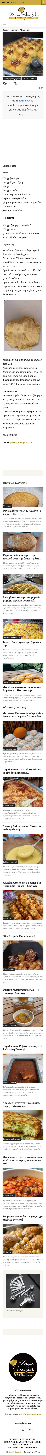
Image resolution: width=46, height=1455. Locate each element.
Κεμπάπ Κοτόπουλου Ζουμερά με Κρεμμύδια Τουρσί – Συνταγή (22, 884)
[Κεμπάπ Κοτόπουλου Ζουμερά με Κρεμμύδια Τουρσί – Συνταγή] (23, 905)
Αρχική (6, 30)
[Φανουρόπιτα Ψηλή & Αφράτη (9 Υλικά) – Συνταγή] (23, 497)
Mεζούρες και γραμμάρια (23, 1447)
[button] (4, 24)
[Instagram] (23, 1430)
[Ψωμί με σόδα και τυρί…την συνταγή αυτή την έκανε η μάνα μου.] (23, 542)
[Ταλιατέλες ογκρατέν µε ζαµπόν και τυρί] (23, 629)
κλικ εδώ (25, 100)
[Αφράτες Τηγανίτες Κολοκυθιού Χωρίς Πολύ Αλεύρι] (23, 1125)
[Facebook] (16, 1430)
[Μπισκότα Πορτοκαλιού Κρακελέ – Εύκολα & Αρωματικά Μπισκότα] (23, 735)
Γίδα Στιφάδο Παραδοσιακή (19, 936)
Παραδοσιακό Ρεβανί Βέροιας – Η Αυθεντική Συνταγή (22, 1048)
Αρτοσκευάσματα (9, 749)
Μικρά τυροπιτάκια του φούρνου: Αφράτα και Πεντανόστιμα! (22, 689)
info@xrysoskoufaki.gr (30, 1414)
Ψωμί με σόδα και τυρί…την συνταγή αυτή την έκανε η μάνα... (22, 557)
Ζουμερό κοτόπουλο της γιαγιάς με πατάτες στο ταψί (23, 1218)
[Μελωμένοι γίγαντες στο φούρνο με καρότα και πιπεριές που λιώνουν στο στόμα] (23, 1182)
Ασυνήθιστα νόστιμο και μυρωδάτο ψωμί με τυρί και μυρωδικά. (23, 599)
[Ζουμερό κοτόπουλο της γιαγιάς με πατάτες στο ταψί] (23, 1239)
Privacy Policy (22, 1445)
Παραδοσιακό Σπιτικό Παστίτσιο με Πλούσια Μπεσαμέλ (22, 771)
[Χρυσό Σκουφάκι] (23, 13)
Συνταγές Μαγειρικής (21, 30)
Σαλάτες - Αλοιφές (10, 862)
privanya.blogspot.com (21, 442)
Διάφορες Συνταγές (10, 550)
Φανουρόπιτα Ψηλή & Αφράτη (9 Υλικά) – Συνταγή (22, 512)
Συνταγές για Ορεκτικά (11, 682)
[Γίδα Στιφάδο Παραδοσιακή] (23, 955)
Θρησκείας (7, 506)
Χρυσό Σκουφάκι (15, 1452)
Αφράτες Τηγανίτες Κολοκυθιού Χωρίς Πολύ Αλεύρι (21, 1104)
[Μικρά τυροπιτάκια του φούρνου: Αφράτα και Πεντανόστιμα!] (23, 673)
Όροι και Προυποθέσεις (22, 1439)
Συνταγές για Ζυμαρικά (11, 637)
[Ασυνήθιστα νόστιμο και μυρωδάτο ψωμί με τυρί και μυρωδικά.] (23, 584)
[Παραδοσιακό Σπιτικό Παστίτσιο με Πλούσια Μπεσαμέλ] (23, 792)
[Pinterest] (30, 1430)
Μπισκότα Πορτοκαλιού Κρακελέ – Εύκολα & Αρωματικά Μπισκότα (23, 715)
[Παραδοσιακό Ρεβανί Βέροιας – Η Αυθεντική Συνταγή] (23, 1069)
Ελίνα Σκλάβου (8, 805)
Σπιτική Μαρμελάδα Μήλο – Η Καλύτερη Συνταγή (21, 991)
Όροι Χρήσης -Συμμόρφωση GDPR (22, 1442)
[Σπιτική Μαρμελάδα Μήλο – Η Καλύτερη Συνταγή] (23, 1012)
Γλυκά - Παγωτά (29, 79)
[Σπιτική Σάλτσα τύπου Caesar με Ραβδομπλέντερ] (23, 849)
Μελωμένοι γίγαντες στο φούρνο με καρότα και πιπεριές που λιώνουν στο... (23, 1160)
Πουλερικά (7, 918)
